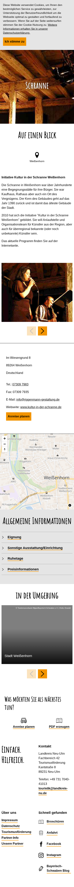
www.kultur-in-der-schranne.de (40, 407)
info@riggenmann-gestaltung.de (38, 399)
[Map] (37, 472)
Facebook (54, 844)
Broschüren (55, 821)
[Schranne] (37, 292)
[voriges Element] (31, 331)
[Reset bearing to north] (4, 449)
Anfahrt (52, 832)
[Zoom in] (4, 438)
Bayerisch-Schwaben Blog (58, 868)
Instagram (54, 855)
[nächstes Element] (42, 331)
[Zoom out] (4, 444)
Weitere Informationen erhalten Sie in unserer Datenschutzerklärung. (30, 28)
